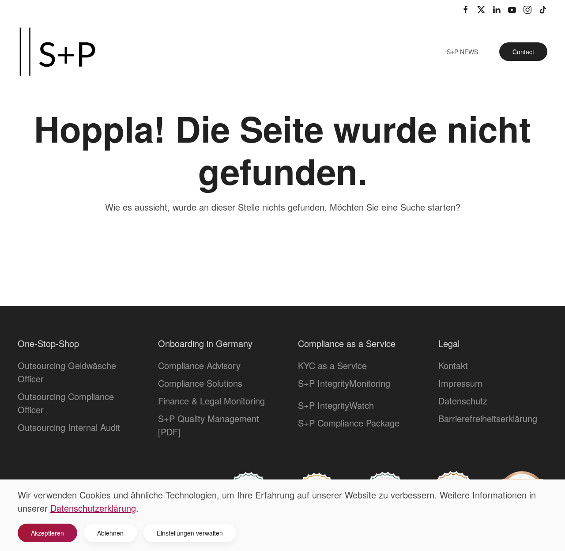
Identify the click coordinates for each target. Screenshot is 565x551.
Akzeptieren (47, 532)
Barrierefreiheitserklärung (487, 418)
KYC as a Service (332, 365)
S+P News (462, 51)
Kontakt (453, 365)
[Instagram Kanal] (527, 8)
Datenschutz (462, 400)
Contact (523, 51)
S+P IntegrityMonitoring (344, 383)
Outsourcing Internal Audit (69, 427)
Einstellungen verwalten (190, 532)
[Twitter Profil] (481, 8)
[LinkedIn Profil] (496, 8)
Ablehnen (110, 532)
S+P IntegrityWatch (336, 405)
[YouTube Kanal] (512, 8)
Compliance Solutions (200, 383)
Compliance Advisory (199, 365)
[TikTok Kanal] (543, 8)
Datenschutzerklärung (93, 508)
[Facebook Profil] (465, 8)
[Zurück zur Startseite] (57, 52)
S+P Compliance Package (348, 422)
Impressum (460, 383)
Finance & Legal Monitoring (211, 400)
